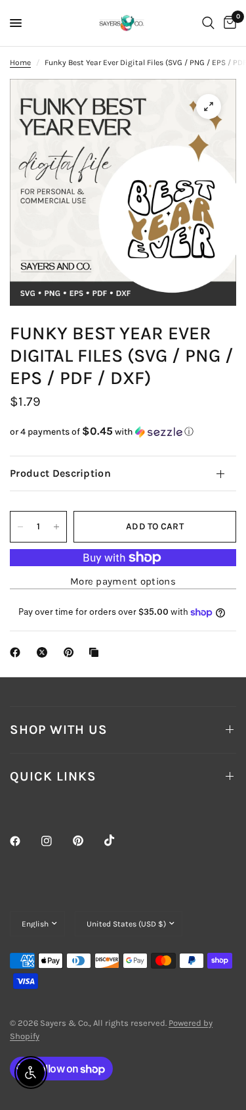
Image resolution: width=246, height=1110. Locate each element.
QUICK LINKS (53, 776)
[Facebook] (24, 841)
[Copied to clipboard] (96, 652)
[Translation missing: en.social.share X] (44, 652)
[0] (227, 23)
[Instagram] (55, 841)
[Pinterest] (87, 840)
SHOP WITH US (59, 729)
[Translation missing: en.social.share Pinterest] (71, 652)
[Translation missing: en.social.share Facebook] (18, 652)
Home (20, 62)
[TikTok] (118, 840)
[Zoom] (208, 106)
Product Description (60, 473)
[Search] (208, 23)
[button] (123, 431)
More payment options (123, 581)
